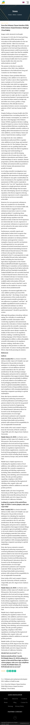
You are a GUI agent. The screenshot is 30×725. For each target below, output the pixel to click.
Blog (15, 702)
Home (10, 14)
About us (15, 698)
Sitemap (10, 706)
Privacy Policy (19, 706)
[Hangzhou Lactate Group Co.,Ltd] (3, 2)
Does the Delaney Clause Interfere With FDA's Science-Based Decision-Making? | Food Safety (13, 686)
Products (24, 698)
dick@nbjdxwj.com (24, 723)
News (14, 14)
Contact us (24, 702)
